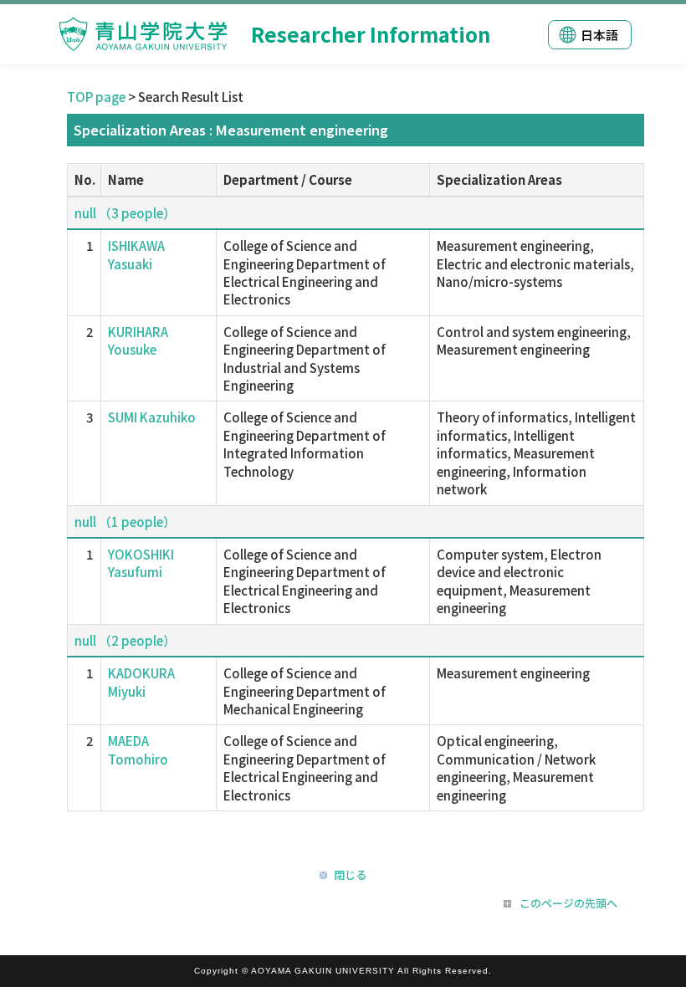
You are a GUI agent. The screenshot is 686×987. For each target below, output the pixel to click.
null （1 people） (125, 521)
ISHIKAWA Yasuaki (136, 254)
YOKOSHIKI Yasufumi (141, 562)
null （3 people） (125, 213)
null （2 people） (125, 640)
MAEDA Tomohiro (138, 749)
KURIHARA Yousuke (138, 340)
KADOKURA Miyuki (141, 681)
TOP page (96, 96)
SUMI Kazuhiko (152, 417)
